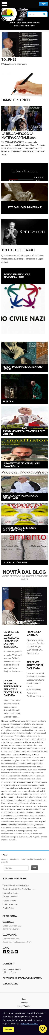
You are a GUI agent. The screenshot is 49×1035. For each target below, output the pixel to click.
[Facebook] (4, 953)
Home (24, 999)
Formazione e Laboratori (24, 26)
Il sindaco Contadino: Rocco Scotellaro (20, 497)
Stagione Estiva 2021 (21, 622)
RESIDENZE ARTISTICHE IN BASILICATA (35, 665)
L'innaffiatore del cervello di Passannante (21, 464)
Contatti (12, 23)
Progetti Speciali (23, 1006)
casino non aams (23, 809)
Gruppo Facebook (10, 897)
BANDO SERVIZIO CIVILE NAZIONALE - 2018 (17, 275)
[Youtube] (12, 953)
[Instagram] (8, 953)
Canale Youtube (10, 900)
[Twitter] (16, 953)
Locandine (24, 1003)
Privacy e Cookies (29, 1023)
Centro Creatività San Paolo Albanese (19, 889)
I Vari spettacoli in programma (16, 64)
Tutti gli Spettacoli (18, 250)
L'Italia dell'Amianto (15, 562)
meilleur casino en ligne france (26, 754)
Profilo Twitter (8, 908)
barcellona (14, 859)
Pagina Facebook (10, 893)
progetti (4, 862)
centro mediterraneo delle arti (33, 859)
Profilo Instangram (11, 904)
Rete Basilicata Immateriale (28, 23)
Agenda (4, 859)
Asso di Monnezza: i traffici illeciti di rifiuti (24, 432)
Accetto (8, 1030)
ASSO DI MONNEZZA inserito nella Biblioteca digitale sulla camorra (12, 688)
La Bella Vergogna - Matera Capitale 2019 (18, 136)
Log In (43, 4)
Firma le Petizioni (15, 100)
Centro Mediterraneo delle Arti (16, 885)
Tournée (8, 59)
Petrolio (8, 401)
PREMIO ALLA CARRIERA (34, 633)
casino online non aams (23, 782)
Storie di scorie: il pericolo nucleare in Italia (19, 529)
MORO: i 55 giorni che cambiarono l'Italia (22, 368)
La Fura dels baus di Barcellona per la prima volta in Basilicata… (11, 639)
